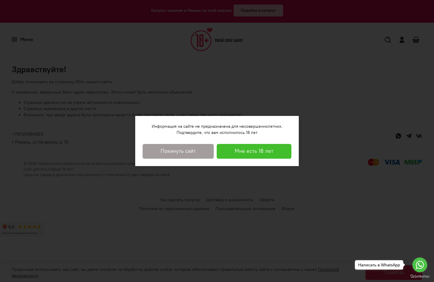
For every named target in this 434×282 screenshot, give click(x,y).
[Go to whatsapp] (419, 265)
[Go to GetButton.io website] (419, 276)
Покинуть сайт (178, 151)
